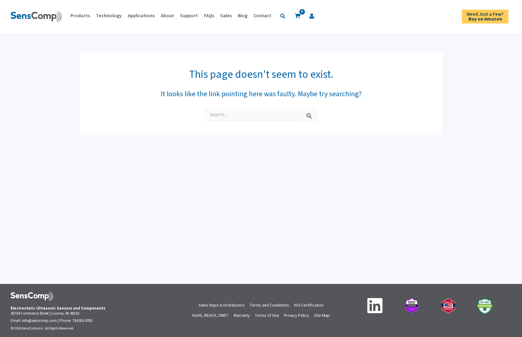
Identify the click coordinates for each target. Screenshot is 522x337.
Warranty (242, 316)
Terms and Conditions (269, 305)
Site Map (322, 316)
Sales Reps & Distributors (221, 305)
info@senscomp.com (39, 320)
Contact (262, 15)
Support (189, 15)
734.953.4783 (82, 320)
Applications (141, 15)
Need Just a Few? (485, 16)
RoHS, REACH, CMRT (210, 316)
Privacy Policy (296, 316)
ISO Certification (309, 305)
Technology (109, 15)
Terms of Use (267, 316)
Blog (242, 15)
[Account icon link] (311, 16)
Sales (226, 15)
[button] (283, 16)
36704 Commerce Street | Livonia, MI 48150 (45, 313)
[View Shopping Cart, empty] (297, 16)
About (167, 15)
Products (80, 15)
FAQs (209, 15)
